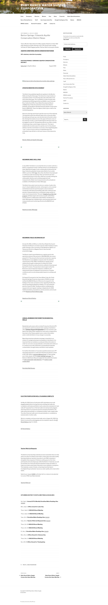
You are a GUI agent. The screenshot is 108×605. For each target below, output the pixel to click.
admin (36, 33)
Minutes (44, 16)
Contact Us (52, 23)
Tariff (36, 20)
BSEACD (79, 20)
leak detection (38, 359)
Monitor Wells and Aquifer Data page (32, 140)
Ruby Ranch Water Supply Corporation (43, 7)
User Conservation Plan (46, 20)
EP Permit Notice (25, 428)
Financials (62, 16)
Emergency (29, 16)
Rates (55, 16)
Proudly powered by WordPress (27, 601)
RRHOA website (24, 23)
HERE (33, 474)
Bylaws (72, 20)
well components (28, 359)
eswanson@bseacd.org (39, 354)
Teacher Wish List (25, 482)
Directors (37, 16)
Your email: (66, 39)
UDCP (45, 23)
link (36, 173)
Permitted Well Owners (28, 368)
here (31, 251)
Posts (22, 16)
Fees (50, 16)
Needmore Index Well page (29, 209)
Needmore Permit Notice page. (34, 291)
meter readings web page (44, 356)
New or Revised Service (26, 20)
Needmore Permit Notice (29, 298)
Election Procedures (36, 23)
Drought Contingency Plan (61, 20)
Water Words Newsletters (73, 16)
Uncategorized (31, 564)
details (23, 503)
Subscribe (23, 66)
